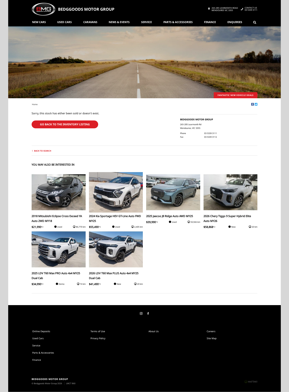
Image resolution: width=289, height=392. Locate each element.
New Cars (39, 22)
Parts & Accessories (178, 22)
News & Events (119, 22)
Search (255, 22)
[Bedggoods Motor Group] (43, 9)
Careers (211, 331)
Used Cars (64, 22)
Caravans (90, 22)
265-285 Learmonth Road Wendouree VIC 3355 (225, 9)
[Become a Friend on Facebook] (148, 313)
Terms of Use (97, 331)
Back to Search (42, 150)
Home (35, 104)
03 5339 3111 (251, 9)
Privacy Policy (97, 338)
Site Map (212, 338)
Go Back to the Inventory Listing (65, 124)
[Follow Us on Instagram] (140, 313)
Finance (210, 22)
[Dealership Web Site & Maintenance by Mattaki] (250, 381)
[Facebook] (252, 104)
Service (146, 22)
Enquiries (234, 22)
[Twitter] (256, 104)
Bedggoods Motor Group (86, 9)
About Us (154, 331)
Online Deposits (41, 331)
